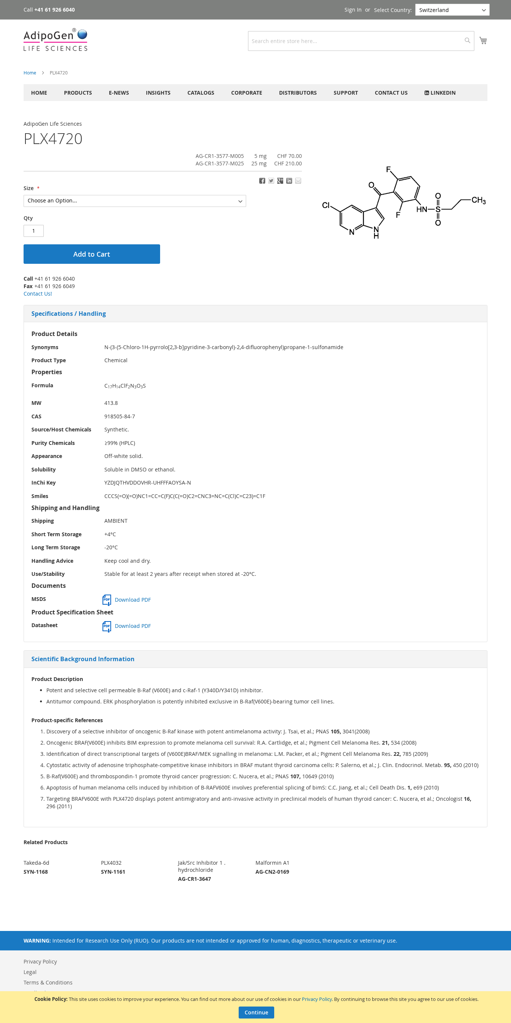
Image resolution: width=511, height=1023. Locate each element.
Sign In (353, 9)
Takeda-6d (36, 862)
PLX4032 (111, 862)
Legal (30, 971)
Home (30, 73)
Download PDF (133, 599)
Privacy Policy (317, 999)
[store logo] (55, 39)
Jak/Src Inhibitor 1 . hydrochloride (202, 866)
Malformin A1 (273, 862)
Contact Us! (38, 293)
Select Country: (393, 9)
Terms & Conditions (48, 982)
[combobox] (361, 41)
